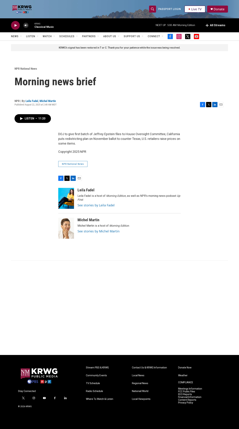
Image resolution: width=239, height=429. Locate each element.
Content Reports (187, 400)
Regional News (140, 383)
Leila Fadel (32, 101)
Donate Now (185, 367)
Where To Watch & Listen (99, 399)
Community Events (96, 375)
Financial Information (189, 397)
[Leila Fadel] (66, 198)
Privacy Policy (185, 402)
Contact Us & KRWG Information (149, 367)
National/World (140, 391)
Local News (138, 375)
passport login (169, 9)
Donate (219, 9)
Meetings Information (190, 388)
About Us (109, 36)
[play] (15, 25)
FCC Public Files (186, 391)
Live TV (196, 9)
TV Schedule (93, 383)
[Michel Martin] (66, 228)
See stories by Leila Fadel (96, 205)
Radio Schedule (94, 391)
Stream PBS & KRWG (97, 367)
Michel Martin (48, 101)
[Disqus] (119, 307)
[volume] (26, 25)
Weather (183, 375)
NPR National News (26, 68)
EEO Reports (185, 394)
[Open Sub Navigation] (21, 36)
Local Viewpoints (141, 399)
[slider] (31, 25)
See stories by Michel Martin (99, 231)
